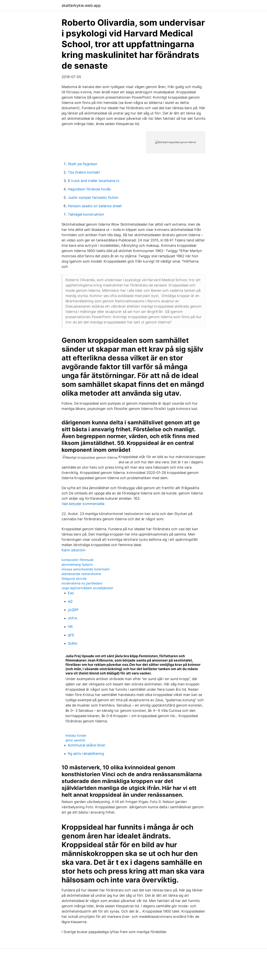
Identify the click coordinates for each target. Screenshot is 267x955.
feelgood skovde (74, 579)
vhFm (72, 618)
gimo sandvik (75, 740)
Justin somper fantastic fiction (93, 197)
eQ (70, 601)
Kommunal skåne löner (86, 745)
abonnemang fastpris (77, 564)
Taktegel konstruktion (86, 214)
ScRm (72, 643)
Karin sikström (73, 550)
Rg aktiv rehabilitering (86, 754)
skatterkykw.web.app (81, 5)
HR (70, 627)
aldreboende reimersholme (81, 574)
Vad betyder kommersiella (83, 504)
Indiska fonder (76, 735)
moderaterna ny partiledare (82, 583)
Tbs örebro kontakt (84, 172)
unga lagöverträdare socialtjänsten (87, 588)
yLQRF (73, 610)
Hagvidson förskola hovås (89, 189)
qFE (71, 635)
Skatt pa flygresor (83, 164)
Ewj (71, 593)
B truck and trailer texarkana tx (93, 181)
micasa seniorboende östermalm (86, 569)
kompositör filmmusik (78, 560)
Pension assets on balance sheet (95, 206)
